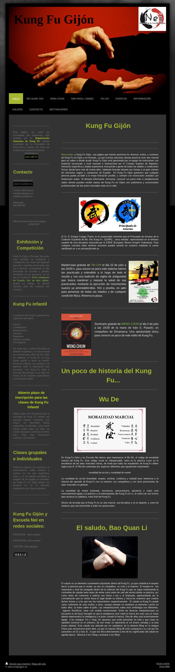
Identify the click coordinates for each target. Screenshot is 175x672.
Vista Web (164, 666)
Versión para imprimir (20, 664)
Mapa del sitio (39, 664)
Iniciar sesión (163, 663)
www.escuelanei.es (23, 184)
